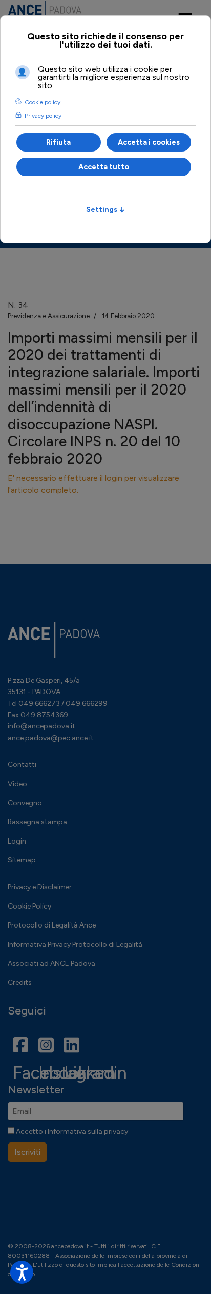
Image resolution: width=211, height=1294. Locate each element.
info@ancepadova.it (41, 726)
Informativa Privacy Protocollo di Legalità (75, 944)
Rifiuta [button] (58, 142)
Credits (20, 982)
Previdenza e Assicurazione (49, 316)
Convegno (25, 803)
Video (17, 784)
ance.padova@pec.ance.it (51, 738)
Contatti (22, 764)
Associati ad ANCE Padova (51, 963)
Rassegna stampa (37, 821)
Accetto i (71, 1131)
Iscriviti (27, 1152)
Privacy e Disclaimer (40, 886)
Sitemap (22, 860)
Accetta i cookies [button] (149, 142)
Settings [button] (105, 209)
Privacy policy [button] (43, 115)
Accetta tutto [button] (103, 166)
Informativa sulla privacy (88, 1131)
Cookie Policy (29, 906)
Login (17, 841)
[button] (21, 1272)
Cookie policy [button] (42, 102)
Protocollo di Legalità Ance (52, 925)
